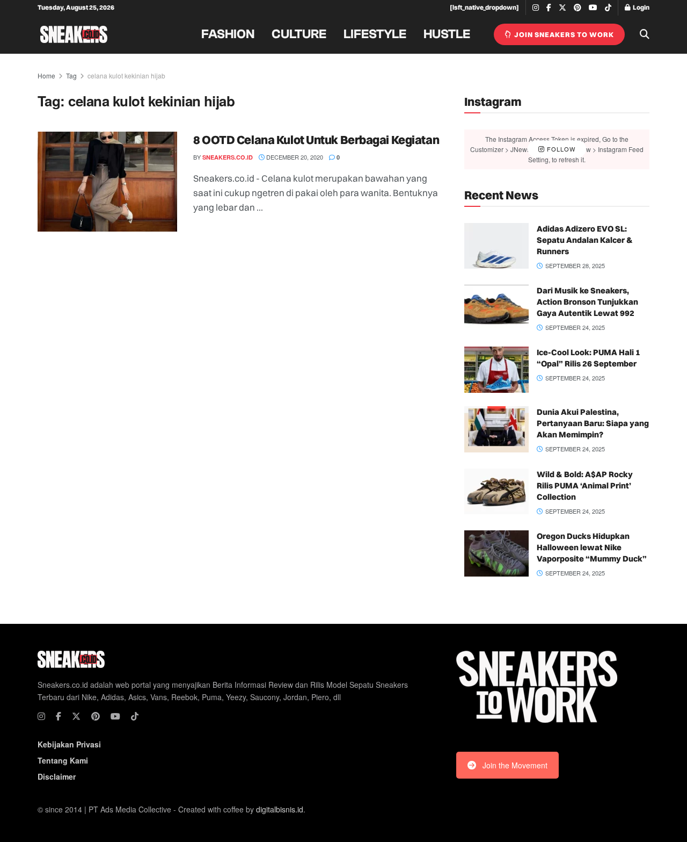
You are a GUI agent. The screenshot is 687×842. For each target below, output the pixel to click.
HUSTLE (446, 34)
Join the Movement (515, 765)
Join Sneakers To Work (563, 34)
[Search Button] (644, 34)
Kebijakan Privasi (69, 744)
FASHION (227, 34)
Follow (560, 149)
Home (46, 75)
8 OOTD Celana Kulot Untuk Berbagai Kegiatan (316, 139)
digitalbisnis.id (279, 809)
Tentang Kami (63, 760)
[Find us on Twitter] (562, 8)
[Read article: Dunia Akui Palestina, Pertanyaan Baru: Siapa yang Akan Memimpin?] (496, 429)
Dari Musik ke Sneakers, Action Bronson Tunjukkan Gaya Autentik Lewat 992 (587, 301)
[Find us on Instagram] (535, 8)
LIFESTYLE (375, 34)
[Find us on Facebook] (548, 8)
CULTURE (299, 34)
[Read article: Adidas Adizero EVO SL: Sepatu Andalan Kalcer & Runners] (496, 246)
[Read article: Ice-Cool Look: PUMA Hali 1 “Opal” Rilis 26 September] (496, 370)
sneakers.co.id (227, 157)
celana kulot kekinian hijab (126, 75)
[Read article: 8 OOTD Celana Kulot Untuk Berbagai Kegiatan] (107, 182)
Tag (71, 75)
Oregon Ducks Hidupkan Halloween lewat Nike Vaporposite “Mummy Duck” (592, 547)
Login (640, 7)
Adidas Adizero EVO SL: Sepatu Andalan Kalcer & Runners (585, 240)
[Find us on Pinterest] (577, 8)
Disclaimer (57, 776)
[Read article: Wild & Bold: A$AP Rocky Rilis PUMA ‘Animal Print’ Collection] (496, 492)
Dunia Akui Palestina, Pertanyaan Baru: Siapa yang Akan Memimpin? (593, 423)
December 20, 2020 (294, 157)
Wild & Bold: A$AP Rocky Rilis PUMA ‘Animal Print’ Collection (585, 485)
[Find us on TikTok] (608, 8)
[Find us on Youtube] (593, 8)
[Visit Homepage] (74, 34)
